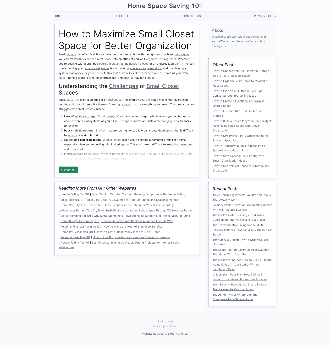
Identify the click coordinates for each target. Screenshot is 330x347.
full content (68, 170)
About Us (123, 16)
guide (116, 73)
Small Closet (162, 86)
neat (190, 144)
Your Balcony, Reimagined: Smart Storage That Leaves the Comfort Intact (240, 287)
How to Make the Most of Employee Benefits (132, 226)
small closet (92, 68)
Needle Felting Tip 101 (74, 194)
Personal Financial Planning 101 (80, 226)
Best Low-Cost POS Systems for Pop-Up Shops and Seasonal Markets (133, 199)
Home (58, 16)
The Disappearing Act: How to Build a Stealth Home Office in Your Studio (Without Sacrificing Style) (242, 264)
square (142, 99)
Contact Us (192, 16)
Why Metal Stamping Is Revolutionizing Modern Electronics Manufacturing (142, 215)
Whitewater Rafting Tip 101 (77, 210)
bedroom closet (109, 63)
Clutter (69, 139)
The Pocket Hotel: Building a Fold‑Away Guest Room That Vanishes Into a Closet (239, 217)
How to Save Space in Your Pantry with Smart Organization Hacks (238, 158)
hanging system (174, 154)
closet (183, 144)
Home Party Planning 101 (76, 232)
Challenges (123, 86)
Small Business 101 (72, 199)
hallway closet (138, 63)
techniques (182, 54)
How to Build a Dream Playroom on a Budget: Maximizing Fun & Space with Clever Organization (242, 125)
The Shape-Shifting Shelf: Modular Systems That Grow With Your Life (241, 252)
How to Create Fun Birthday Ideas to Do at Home (128, 232)
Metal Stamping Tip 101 (75, 215)
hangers (93, 154)
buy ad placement (165, 326)
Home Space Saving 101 (165, 5)
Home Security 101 (72, 205)
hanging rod (169, 121)
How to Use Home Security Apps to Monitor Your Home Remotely (130, 205)
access (72, 135)
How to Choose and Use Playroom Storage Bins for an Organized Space (241, 73)
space (108, 59)
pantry (179, 63)
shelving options (82, 130)
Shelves (101, 130)
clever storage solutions (146, 68)
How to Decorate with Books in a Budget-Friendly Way (137, 221)
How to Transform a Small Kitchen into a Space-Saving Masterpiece (239, 148)
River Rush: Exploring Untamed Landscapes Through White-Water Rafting (145, 210)
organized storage (158, 59)
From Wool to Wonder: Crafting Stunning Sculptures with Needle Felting (138, 194)
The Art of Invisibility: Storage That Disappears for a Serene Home (235, 297)
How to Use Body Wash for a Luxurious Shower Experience (131, 237)
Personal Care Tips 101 (75, 237)
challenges (114, 99)
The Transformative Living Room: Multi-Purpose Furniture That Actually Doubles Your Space (242, 229)
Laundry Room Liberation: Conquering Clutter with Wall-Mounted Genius (242, 207)
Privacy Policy (265, 16)
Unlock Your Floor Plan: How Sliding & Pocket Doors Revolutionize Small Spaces (240, 277)
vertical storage (85, 116)
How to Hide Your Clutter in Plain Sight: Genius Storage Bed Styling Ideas (238, 93)
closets (71, 54)
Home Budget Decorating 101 (79, 221)
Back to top (165, 321)
